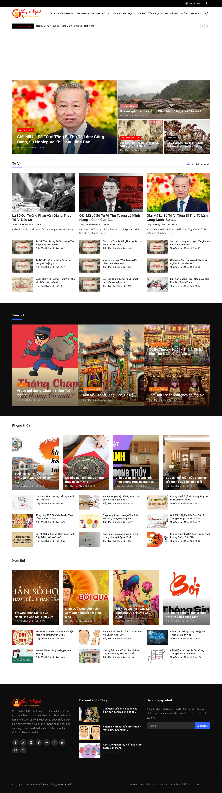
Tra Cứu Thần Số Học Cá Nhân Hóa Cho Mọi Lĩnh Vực (34, 615)
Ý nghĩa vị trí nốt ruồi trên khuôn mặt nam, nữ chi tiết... (122, 728)
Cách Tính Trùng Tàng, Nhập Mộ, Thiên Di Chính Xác (188, 633)
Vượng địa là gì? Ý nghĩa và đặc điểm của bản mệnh (120, 262)
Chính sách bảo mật (182, 784)
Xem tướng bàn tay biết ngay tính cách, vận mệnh (122, 746)
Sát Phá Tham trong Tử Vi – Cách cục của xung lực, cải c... (121, 280)
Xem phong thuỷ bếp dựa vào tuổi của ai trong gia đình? (121, 498)
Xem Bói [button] (194, 13)
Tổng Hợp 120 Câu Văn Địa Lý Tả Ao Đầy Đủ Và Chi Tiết (55, 517)
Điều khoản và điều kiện (154, 784)
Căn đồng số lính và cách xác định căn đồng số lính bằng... (120, 710)
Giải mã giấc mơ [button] (174, 13)
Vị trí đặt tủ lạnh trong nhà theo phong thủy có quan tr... (135, 479)
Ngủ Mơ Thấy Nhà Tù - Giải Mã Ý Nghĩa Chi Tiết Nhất (65, 25)
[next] (208, 26)
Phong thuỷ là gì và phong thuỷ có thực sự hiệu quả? (189, 498)
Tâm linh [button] (81, 13)
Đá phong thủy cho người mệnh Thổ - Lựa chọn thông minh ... (120, 517)
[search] (207, 13)
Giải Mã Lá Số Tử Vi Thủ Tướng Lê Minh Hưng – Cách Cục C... (109, 218)
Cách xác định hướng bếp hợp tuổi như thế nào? (55, 498)
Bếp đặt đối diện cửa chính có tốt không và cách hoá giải (186, 479)
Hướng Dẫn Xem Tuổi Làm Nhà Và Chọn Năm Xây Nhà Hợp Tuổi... (121, 652)
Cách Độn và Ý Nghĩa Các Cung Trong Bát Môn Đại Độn (187, 652)
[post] (64, 117)
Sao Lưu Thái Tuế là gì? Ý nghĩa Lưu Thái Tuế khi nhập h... (122, 243)
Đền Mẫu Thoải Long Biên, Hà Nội (108, 395)
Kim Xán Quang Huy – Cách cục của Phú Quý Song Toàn (189, 280)
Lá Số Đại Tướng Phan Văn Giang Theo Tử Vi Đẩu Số (42, 218)
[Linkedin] (62, 742)
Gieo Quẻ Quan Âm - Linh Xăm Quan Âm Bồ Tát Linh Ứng (83, 613)
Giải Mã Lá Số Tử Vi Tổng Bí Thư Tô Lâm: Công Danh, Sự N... (178, 218)
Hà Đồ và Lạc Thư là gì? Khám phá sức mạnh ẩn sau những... (185, 144)
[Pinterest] (54, 742)
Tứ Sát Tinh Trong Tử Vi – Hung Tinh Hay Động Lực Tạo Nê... (55, 243)
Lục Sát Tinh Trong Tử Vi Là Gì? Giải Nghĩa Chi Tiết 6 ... (139, 144)
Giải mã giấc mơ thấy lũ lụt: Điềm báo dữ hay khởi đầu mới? (160, 111)
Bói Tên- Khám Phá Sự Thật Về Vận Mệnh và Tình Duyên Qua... (55, 633)
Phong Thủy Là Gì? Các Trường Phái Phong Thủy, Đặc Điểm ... (190, 536)
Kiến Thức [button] (64, 13)
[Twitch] (15, 750)
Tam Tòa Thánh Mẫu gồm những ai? (176, 395)
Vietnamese (194, 3)
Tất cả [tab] (190, 164)
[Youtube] (46, 742)
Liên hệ (134, 784)
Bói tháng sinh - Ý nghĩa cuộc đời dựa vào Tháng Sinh (186, 615)
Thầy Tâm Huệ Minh (26, 147)
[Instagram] (31, 742)
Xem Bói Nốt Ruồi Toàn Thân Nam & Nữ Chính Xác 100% (122, 633)
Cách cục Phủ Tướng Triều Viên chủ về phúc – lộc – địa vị (55, 280)
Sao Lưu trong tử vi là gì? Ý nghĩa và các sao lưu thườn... (190, 243)
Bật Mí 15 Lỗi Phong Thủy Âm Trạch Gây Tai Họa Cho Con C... (55, 536)
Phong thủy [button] (99, 13)
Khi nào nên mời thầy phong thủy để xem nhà (84, 479)
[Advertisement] (111, 53)
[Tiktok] (39, 742)
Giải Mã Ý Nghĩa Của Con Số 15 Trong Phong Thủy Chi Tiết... (187, 517)
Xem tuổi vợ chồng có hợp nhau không (53, 652)
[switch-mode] (207, 3)
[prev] (202, 26)
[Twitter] (23, 742)
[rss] (23, 750)
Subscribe (202, 725)
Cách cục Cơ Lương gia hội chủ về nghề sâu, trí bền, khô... (189, 262)
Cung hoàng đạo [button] (122, 13)
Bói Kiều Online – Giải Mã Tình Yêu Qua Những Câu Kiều (132, 613)
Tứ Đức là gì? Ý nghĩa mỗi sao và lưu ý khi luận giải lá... (53, 262)
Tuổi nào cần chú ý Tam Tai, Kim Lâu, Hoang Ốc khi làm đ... (34, 477)
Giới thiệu (201, 784)
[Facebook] (15, 742)
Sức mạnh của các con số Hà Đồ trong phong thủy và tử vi (120, 536)
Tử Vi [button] (50, 13)
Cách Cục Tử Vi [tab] (202, 164)
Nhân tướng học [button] (149, 13)
